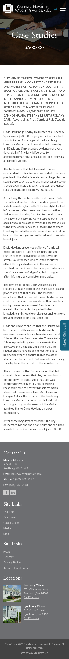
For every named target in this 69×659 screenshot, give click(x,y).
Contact (8, 557)
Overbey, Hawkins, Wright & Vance (27, 9)
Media (7, 528)
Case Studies (11, 522)
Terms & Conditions (15, 568)
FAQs (6, 551)
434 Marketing (38, 653)
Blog (6, 533)
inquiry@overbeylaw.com (26, 473)
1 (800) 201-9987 (23, 479)
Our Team (9, 517)
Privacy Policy (12, 562)
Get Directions (31, 597)
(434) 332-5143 (18, 485)
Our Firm (8, 511)
